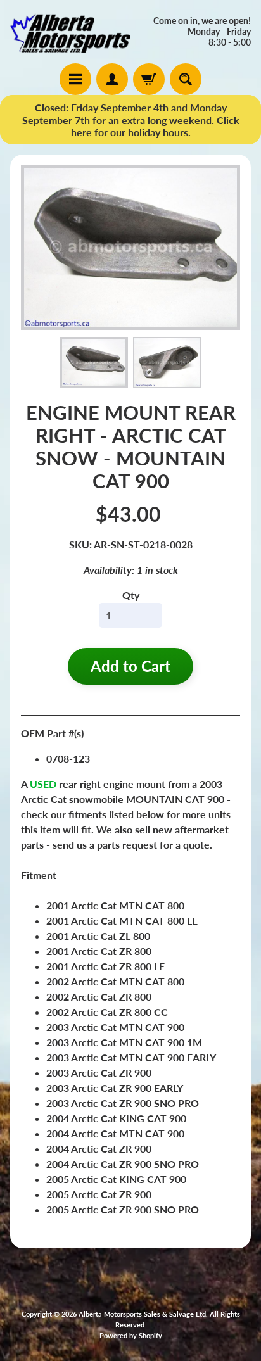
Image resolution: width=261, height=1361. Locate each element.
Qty (130, 595)
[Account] (112, 79)
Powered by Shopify (130, 1335)
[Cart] (149, 79)
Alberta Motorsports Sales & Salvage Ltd (142, 1314)
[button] (94, 362)
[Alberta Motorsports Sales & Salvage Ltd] (70, 31)
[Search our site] (185, 79)
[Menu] (75, 79)
